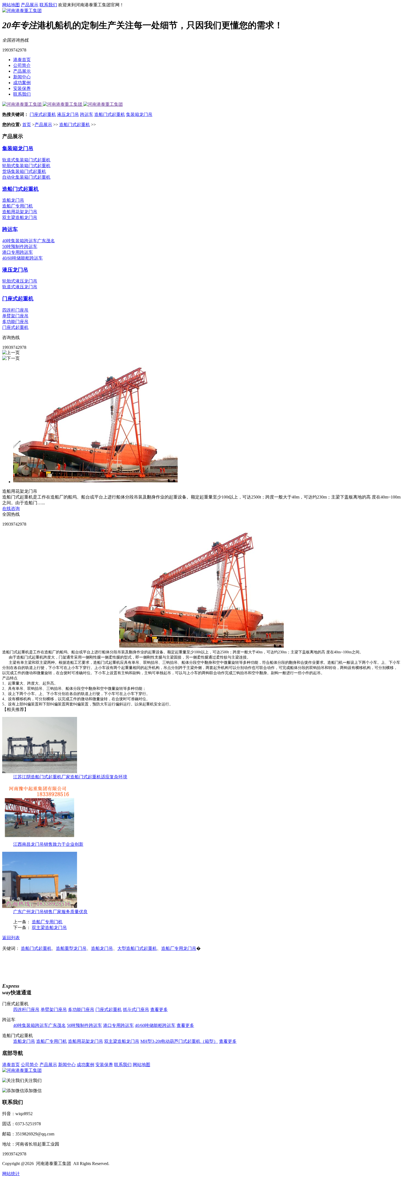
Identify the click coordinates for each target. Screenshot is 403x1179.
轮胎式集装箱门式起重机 (26, 165)
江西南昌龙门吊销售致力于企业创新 (48, 844)
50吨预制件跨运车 (19, 246)
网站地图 (11, 4)
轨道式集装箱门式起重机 (26, 160)
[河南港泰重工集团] (22, 10)
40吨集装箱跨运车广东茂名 (28, 240)
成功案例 (22, 82)
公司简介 (22, 65)
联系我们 (48, 4)
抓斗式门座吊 (136, 1009)
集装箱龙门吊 (139, 114)
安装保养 (22, 88)
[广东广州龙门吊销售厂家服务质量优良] (39, 906)
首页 (26, 124)
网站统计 (11, 1173)
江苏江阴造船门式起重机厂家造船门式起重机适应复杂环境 (70, 776)
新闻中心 (22, 77)
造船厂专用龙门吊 (178, 948)
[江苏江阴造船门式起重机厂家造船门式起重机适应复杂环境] (39, 771)
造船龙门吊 (13, 200)
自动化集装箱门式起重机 (26, 177)
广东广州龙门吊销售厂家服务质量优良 (50, 911)
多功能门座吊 (15, 321)
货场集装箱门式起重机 (24, 171)
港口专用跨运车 (17, 252)
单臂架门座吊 (15, 316)
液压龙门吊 (68, 114)
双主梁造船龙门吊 (19, 217)
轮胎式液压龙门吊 (19, 281)
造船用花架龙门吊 (19, 211)
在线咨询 (11, 508)
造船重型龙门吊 (71, 948)
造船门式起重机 (109, 114)
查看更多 (159, 1009)
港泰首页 (22, 59)
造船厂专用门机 (17, 206)
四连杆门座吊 (15, 310)
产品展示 (29, 4)
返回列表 (11, 937)
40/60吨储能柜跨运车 (22, 258)
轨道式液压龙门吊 (19, 286)
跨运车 (86, 114)
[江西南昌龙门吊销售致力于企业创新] (39, 839)
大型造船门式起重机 (137, 948)
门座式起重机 (43, 114)
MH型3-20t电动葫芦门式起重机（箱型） (179, 1041)
